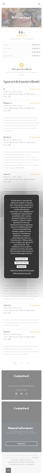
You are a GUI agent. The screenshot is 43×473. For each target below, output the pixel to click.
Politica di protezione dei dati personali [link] (22, 270)
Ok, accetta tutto (21, 259)
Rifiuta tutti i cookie (21, 263)
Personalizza (21, 266)
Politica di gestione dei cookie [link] (22, 273)
